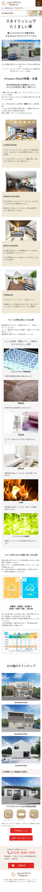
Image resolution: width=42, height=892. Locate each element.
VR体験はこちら (21, 831)
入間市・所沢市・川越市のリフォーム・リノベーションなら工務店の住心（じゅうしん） (21, 880)
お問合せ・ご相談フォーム (21, 865)
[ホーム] (2, 8)
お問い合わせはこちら (21, 838)
